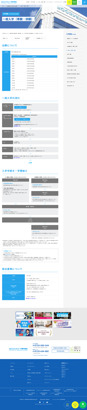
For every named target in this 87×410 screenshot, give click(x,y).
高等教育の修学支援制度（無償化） (73, 74)
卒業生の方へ (63, 374)
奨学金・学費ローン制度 (71, 70)
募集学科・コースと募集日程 (72, 38)
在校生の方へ (63, 372)
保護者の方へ (63, 371)
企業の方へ (63, 376)
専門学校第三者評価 (60, 351)
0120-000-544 (7, 254)
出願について (5, 38)
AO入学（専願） (70, 42)
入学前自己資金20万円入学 (72, 66)
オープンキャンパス (58, 2)
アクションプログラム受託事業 (58, 399)
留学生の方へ (63, 365)
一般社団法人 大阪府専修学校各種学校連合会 (27, 399)
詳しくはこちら (17, 157)
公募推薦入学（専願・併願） (72, 46)
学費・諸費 (69, 54)
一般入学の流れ (17, 38)
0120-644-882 (42, 351)
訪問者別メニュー (64, 363)
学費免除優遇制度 (70, 58)
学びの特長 (33, 2)
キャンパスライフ (50, 2)
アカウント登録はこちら (20, 107)
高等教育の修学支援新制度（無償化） (61, 348)
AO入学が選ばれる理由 (71, 77)
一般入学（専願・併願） (71, 50)
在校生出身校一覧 (70, 85)
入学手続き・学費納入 (27, 38)
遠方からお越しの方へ (71, 81)
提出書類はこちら (17, 126)
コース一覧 (38, 2)
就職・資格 (43, 2)
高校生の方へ (63, 367)
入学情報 (64, 2)
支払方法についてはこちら (31, 298)
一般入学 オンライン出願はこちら (21, 119)
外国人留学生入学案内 (44, 399)
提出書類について (40, 38)
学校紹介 (28, 2)
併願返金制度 (69, 62)
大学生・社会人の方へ (65, 369)
